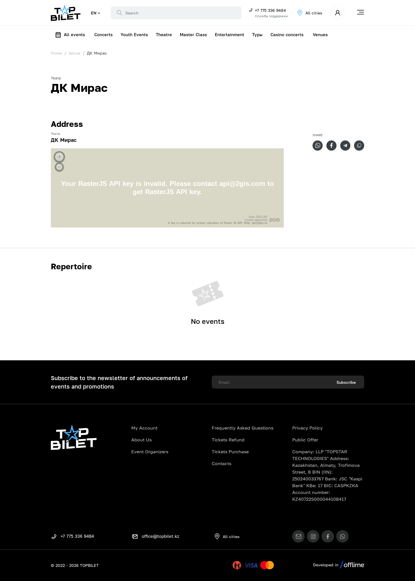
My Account (144, 428)
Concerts (103, 34)
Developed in (326, 564)
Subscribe (346, 382)
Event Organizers (149, 451)
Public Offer (305, 440)
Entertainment (229, 34)
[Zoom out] (59, 167)
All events (74, 34)
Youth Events (134, 34)
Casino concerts (286, 34)
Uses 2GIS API (258, 216)
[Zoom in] (59, 156)
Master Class (193, 34)
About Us (141, 440)
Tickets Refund (228, 440)
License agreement (256, 219)
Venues (320, 34)
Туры (257, 34)
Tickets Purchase (230, 451)
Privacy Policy (307, 428)
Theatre (164, 34)
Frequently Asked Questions (242, 428)
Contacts (221, 463)
